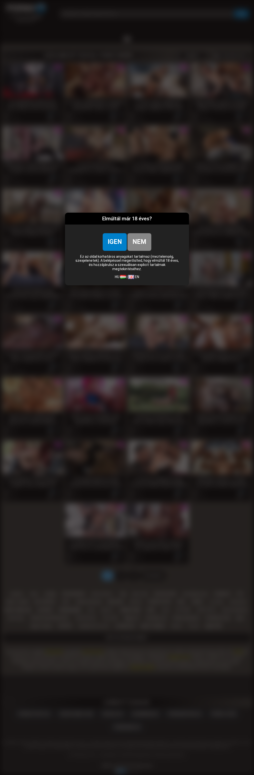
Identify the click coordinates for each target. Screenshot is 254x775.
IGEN (115, 241)
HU (117, 277)
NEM (139, 241)
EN (136, 277)
